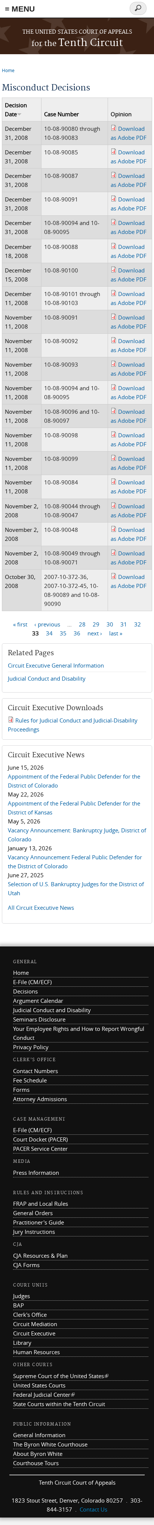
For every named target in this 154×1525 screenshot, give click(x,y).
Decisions (25, 991)
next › (94, 633)
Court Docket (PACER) (40, 1139)
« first (20, 624)
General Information (39, 1435)
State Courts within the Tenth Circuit (59, 1404)
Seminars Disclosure (39, 1019)
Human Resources (36, 1352)
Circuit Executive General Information (56, 665)
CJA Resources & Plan (40, 1255)
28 (82, 624)
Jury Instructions (34, 1231)
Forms (21, 1089)
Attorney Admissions (40, 1099)
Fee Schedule (30, 1080)
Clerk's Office (30, 1314)
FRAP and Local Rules (40, 1203)
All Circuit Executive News (41, 907)
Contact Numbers (35, 1071)
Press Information (36, 1172)
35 (63, 633)
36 (77, 633)
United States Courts (39, 1385)
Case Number (61, 114)
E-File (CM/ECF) (32, 982)
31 (123, 624)
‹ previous (47, 624)
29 (96, 624)
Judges (21, 1296)
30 (110, 624)
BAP (18, 1305)
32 (137, 624)
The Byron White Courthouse (50, 1444)
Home (8, 70)
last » (115, 633)
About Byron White (37, 1453)
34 (49, 633)
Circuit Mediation (35, 1324)
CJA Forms (26, 1265)
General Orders (33, 1213)
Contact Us (93, 1509)
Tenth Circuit (77, 43)
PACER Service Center (40, 1148)
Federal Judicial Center (44, 1394)
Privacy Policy (31, 1047)
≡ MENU (20, 8)
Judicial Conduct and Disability (47, 678)
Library (22, 1342)
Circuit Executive (34, 1333)
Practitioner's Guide (38, 1222)
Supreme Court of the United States (60, 1376)
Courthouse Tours (36, 1463)
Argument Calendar (38, 1000)
